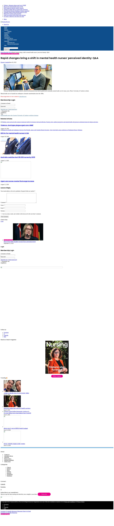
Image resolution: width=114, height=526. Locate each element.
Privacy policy (7, 458)
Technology (7, 37)
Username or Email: (5, 103)
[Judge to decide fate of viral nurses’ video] (12, 391)
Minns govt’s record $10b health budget (16, 428)
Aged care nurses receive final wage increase (15, 15)
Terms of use (7, 461)
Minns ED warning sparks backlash (12, 13)
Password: (3, 106)
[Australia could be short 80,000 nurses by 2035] (16, 154)
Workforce (6, 32)
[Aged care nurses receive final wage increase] (16, 178)
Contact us (6, 454)
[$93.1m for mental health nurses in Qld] (41, 130)
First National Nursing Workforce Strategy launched (16, 11)
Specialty (6, 35)
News (5, 28)
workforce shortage (33, 115)
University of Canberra (23, 115)
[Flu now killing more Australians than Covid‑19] (16, 411)
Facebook (3, 487)
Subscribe (6, 41)
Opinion (9, 31)
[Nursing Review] (5, 21)
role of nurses (13, 115)
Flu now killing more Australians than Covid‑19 (17, 413)
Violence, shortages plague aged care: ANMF (15, 5)
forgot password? (13, 109)
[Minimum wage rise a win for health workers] (12, 406)
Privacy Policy (81, 502)
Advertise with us (8, 38)
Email (2, 208)
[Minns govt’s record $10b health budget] (12, 426)
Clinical (6, 34)
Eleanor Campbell (5, 62)
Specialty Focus (8, 52)
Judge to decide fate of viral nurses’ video (16, 393)
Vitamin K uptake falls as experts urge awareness (16, 9)
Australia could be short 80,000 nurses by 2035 (15, 12)
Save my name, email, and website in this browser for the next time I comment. (21, 214)
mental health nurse (5, 115)
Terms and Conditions (69, 502)
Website (2, 211)
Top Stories (11, 54)
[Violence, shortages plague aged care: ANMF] (49, 122)
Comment (3, 202)
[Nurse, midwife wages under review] (12, 442)
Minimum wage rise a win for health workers (17, 408)
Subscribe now (11, 42)
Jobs (5, 45)
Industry (6, 30)
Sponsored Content (12, 39)
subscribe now (22, 96)
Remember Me (5, 111)
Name (2, 205)
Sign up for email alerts (13, 44)
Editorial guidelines (9, 460)
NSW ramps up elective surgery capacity (14, 8)
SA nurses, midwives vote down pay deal (14, 16)
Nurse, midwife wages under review (14, 444)
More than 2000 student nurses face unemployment (20, 242)
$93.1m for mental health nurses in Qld (13, 6)
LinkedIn (3, 484)
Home (2, 52)
